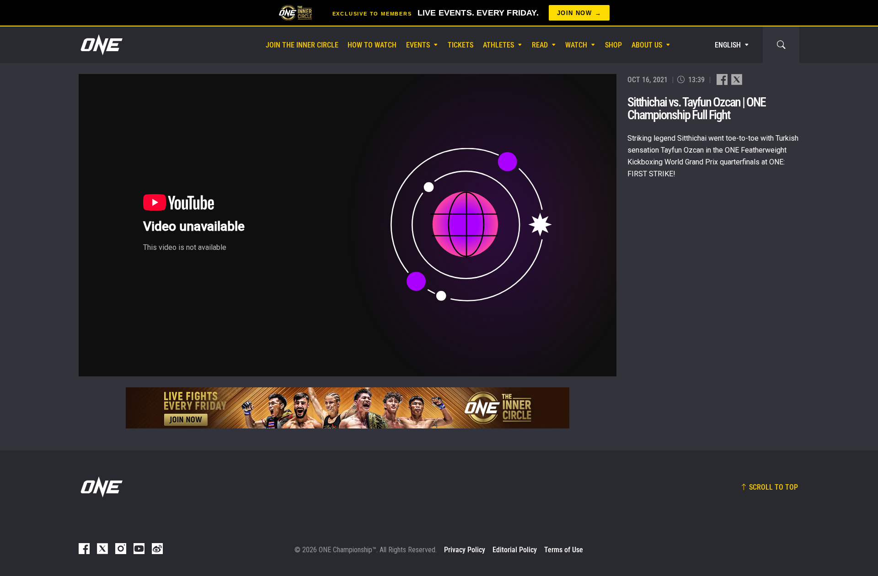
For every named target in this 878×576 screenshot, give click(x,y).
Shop (613, 45)
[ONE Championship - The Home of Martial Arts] (101, 45)
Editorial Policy (515, 549)
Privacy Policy (464, 549)
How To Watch (372, 45)
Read (540, 45)
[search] (781, 44)
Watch (576, 45)
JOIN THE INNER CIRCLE (302, 45)
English (728, 45)
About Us (647, 45)
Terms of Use (563, 549)
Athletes (498, 45)
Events (418, 45)
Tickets (460, 45)
